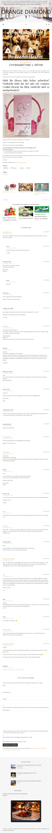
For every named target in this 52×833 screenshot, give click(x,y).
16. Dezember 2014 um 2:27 (8, 527)
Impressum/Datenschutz (31, 828)
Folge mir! (5, 795)
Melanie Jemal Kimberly (9, 559)
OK (28, 6)
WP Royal (12, 830)
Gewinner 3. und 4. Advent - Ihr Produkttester (13, 669)
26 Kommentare (45, 199)
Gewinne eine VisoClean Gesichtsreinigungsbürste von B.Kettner (40, 193)
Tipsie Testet (6, 452)
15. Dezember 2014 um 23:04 (8, 453)
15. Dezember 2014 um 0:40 (8, 294)
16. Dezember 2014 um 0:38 (8, 495)
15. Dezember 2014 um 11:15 (8, 309)
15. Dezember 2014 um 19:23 (8, 390)
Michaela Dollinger (8, 644)
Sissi (4, 574)
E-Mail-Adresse (7, 692)
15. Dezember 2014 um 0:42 (11, 281)
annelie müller (7, 232)
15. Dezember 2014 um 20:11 (8, 425)
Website (5, 699)
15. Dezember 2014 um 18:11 (8, 349)
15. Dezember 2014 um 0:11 (11, 248)
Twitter (19, 828)
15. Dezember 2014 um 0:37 (8, 263)
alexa (6, 199)
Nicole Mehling (7, 437)
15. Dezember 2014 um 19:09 (8, 373)
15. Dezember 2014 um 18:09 (8, 327)
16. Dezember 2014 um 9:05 (8, 543)
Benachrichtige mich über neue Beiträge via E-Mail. (14, 741)
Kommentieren (6, 710)
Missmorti (5, 326)
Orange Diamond (26, 11)
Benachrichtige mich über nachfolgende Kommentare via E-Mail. (17, 737)
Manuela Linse (6, 629)
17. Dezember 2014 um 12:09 (8, 645)
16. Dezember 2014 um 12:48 (8, 600)
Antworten (46, 231)
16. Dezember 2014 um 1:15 (8, 513)
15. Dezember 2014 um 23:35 (8, 471)
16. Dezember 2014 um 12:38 (8, 576)
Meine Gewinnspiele (26, 62)
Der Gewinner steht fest (26, 218)
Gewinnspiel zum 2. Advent (24, 192)
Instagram (15, 828)
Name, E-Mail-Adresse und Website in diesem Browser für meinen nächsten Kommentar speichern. (26, 707)
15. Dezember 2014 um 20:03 (8, 411)
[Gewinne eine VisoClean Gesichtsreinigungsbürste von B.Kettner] (41, 187)
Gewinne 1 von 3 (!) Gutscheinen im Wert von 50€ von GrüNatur (41, 216)
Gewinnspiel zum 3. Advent (8, 192)
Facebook (5, 828)
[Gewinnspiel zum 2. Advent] (26, 187)
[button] (23, 817)
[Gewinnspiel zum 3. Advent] (10, 187)
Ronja (4, 511)
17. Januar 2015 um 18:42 (7, 667)
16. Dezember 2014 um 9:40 (8, 560)
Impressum (23, 828)
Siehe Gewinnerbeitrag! (21, 162)
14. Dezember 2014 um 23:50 (8, 233)
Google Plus (10, 828)
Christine (5, 526)
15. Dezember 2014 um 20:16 (8, 438)
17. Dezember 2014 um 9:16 (8, 631)
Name (4, 685)
